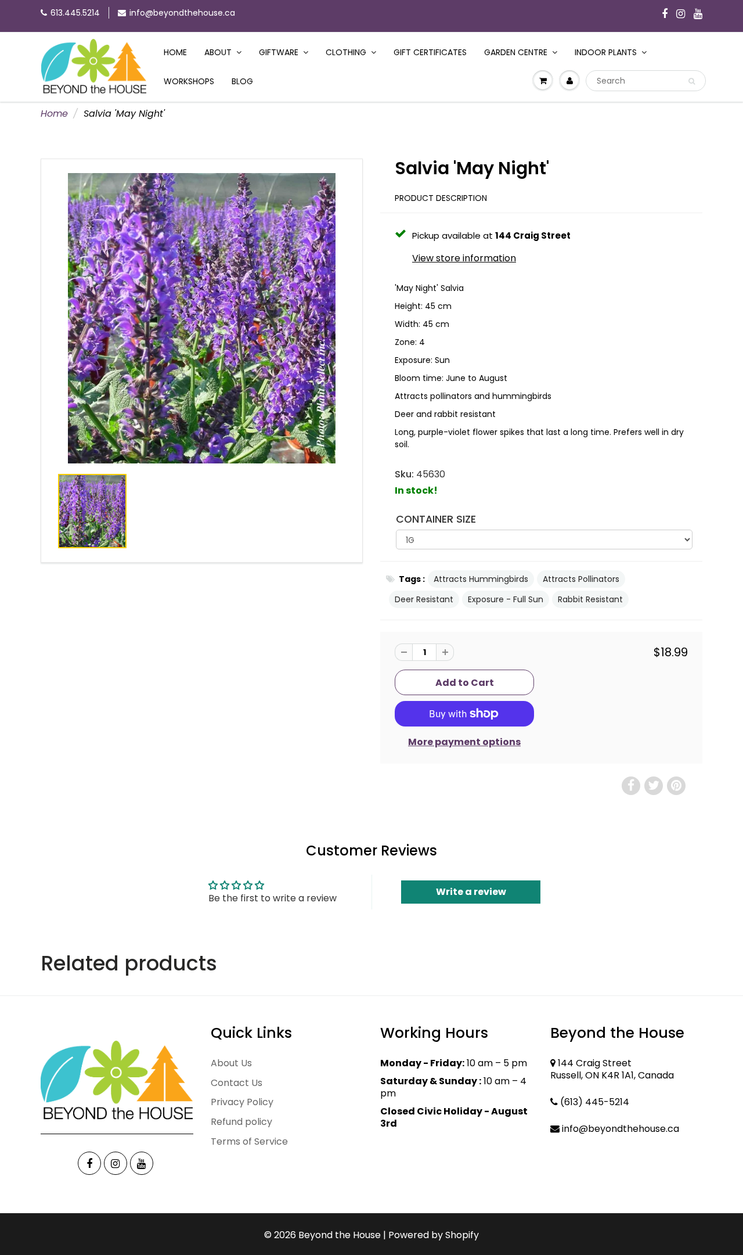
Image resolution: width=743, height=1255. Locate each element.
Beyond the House (339, 1235)
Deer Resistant (424, 599)
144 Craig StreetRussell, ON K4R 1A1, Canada (612, 1069)
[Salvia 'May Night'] (201, 318)
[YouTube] (698, 14)
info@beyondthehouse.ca (182, 13)
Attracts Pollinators (581, 579)
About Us (231, 1063)
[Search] (691, 81)
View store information (464, 258)
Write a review (471, 891)
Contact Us (236, 1082)
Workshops (189, 81)
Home (175, 52)
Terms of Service (249, 1141)
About (218, 52)
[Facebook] (665, 14)
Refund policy (241, 1121)
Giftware (278, 52)
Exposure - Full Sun (505, 599)
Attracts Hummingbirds (481, 579)
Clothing (346, 52)
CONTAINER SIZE (436, 519)
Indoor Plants (606, 52)
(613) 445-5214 (594, 1102)
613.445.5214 (75, 13)
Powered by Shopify (433, 1235)
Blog (242, 81)
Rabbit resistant (590, 599)
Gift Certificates (430, 52)
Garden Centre (515, 52)
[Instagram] (680, 14)
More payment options (464, 742)
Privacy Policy (242, 1102)
